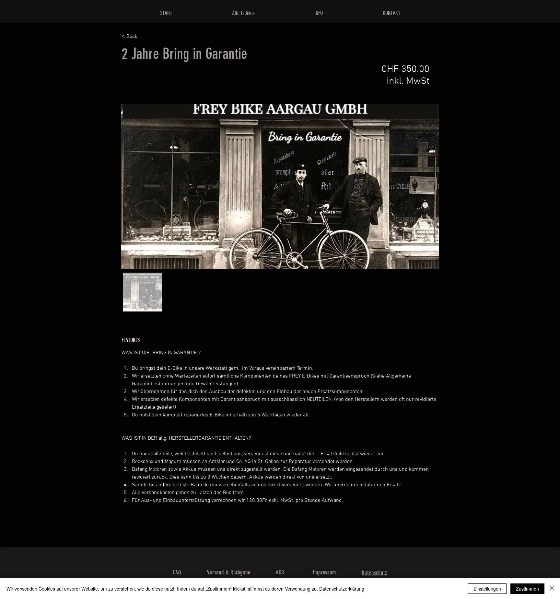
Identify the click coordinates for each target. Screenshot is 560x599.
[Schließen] (552, 588)
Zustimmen (527, 588)
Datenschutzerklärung (341, 588)
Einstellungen (487, 588)
